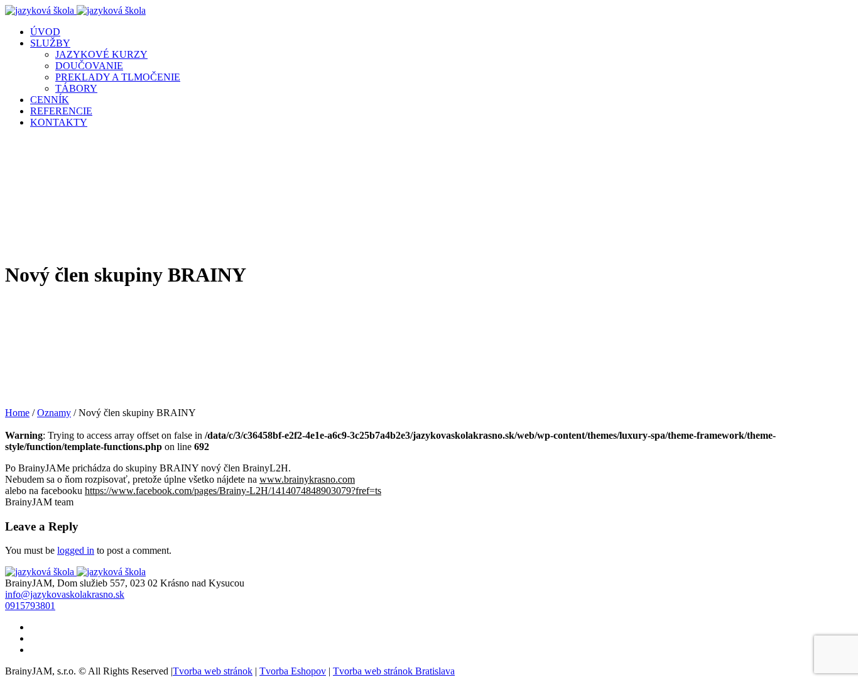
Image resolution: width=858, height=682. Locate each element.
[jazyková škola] (75, 10)
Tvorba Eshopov (292, 671)
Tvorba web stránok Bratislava (394, 671)
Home (17, 412)
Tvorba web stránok (213, 671)
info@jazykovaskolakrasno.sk (64, 594)
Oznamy (54, 412)
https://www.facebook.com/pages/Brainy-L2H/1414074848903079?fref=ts (233, 490)
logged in (75, 550)
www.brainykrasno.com (307, 479)
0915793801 (30, 605)
